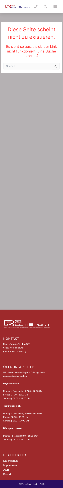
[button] (55, 6)
